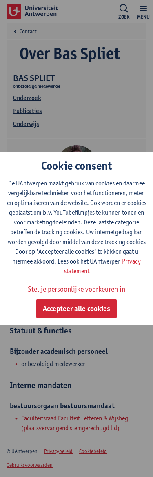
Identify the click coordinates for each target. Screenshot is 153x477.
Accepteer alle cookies (76, 308)
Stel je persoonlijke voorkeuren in (76, 289)
